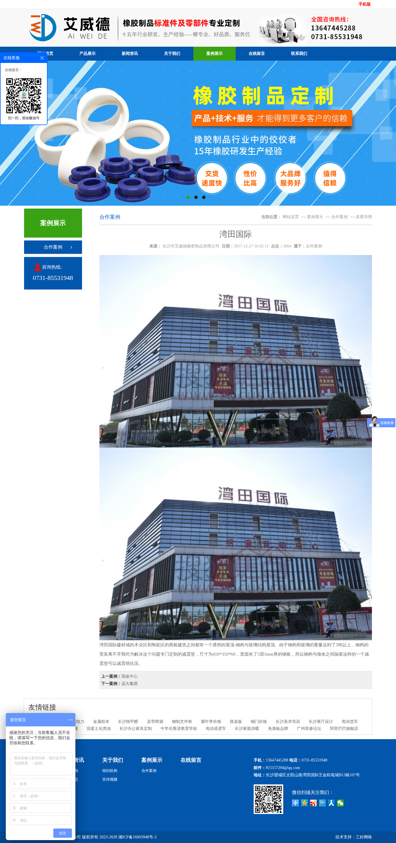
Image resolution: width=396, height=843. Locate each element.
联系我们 (299, 53)
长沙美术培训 (288, 721)
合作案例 (53, 247)
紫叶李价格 (211, 721)
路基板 (236, 721)
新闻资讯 (130, 53)
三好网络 (364, 837)
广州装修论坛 (309, 728)
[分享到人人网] (331, 802)
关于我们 (172, 53)
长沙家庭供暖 (247, 728)
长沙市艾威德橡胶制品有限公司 (191, 246)
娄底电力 (76, 721)
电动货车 (350, 721)
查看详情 (364, 217)
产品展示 (87, 53)
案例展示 (214, 53)
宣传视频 (109, 779)
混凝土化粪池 (98, 728)
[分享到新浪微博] (313, 802)
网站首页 (291, 217)
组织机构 (109, 770)
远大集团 (129, 683)
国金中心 (129, 676)
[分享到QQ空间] (304, 802)
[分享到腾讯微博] (322, 802)
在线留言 (257, 53)
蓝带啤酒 (155, 721)
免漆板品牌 (278, 728)
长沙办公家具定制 (135, 728)
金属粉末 (101, 721)
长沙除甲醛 (128, 721)
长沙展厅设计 (321, 721)
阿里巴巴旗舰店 (344, 728)
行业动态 (70, 779)
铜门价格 (259, 721)
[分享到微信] (340, 802)
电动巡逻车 (216, 728)
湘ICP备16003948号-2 (137, 837)
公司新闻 (70, 770)
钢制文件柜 (182, 721)
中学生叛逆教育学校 (179, 728)
